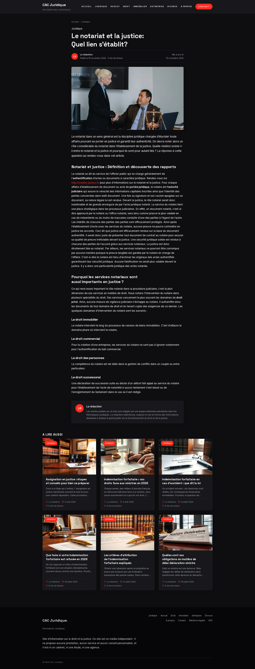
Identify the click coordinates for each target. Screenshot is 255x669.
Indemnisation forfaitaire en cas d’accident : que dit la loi (181, 481)
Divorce (172, 6)
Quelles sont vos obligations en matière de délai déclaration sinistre (179, 559)
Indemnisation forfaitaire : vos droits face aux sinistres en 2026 (126, 481)
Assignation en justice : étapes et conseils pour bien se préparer (67, 481)
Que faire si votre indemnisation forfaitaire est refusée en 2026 (67, 557)
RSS (210, 620)
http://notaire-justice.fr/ (85, 182)
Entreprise (157, 6)
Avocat (115, 6)
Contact (204, 6)
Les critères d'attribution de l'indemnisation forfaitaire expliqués (120, 559)
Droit (126, 6)
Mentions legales (197, 620)
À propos (186, 6)
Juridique (101, 6)
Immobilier (140, 6)
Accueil (86, 6)
